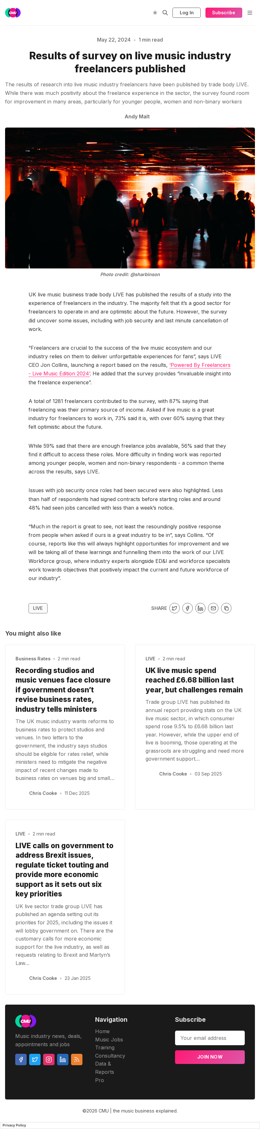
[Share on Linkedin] (200, 608)
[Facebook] (21, 1059)
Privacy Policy (14, 1125)
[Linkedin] (62, 1059)
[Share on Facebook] (187, 608)
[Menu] (250, 13)
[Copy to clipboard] (226, 608)
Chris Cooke (43, 793)
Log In (187, 12)
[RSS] (76, 1059)
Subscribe (223, 12)
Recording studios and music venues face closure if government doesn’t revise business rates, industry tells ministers (63, 689)
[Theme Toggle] (155, 13)
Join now (210, 1057)
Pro (99, 1080)
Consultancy (110, 1056)
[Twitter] (35, 1059)
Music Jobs (109, 1039)
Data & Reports (104, 1067)
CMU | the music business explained (138, 1110)
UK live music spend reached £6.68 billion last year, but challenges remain (194, 680)
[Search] (165, 13)
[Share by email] (213, 608)
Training (104, 1047)
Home (102, 1031)
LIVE (38, 608)
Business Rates (33, 658)
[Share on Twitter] (174, 608)
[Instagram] (49, 1059)
